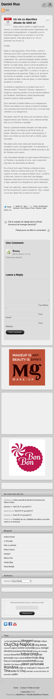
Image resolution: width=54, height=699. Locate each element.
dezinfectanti (43, 206)
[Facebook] (10, 624)
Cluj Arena (41, 644)
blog (25, 206)
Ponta (33, 208)
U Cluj (21, 670)
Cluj (7, 644)
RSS (7, 10)
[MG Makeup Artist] (27, 385)
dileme (37, 648)
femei (13, 654)
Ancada (9, 641)
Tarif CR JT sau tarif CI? (22, 507)
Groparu (7, 554)
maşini (16, 658)
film (18, 654)
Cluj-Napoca (22, 644)
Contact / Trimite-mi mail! (29, 688)
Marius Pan (8, 558)
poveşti (31, 660)
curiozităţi (30, 648)
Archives (7, 581)
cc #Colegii (8, 541)
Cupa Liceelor (17, 648)
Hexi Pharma (25, 208)
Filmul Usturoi (9, 550)
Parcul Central (10, 661)
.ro (5, 641)
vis (10, 210)
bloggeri (27, 641)
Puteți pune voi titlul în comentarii (31, 230)
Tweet (8, 206)
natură (21, 658)
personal (22, 661)
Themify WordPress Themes (37, 695)
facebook (16, 208)
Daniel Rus (10, 4)
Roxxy (16, 251)
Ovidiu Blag (8, 562)
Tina (7, 671)
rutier (21, 668)
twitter (14, 671)
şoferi (15, 674)
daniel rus (19, 206)
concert (7, 648)
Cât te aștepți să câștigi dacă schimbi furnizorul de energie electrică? (25, 223)
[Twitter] (5, 624)
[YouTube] (15, 624)
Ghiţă (34, 654)
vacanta (36, 671)
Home (16, 688)
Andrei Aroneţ (9, 537)
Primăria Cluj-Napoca (12, 664)
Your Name (43, 305)
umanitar (29, 671)
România (11, 667)
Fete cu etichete (10, 545)
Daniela (7, 507)
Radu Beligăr (9, 566)
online (28, 657)
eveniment (18, 651)
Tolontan (38, 208)
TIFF (47, 668)
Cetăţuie (43, 641)
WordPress (20, 695)
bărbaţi (37, 641)
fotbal (25, 654)
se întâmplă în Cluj (32, 668)
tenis (43, 668)
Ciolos (35, 206)
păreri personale (32, 664)
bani (15, 641)
